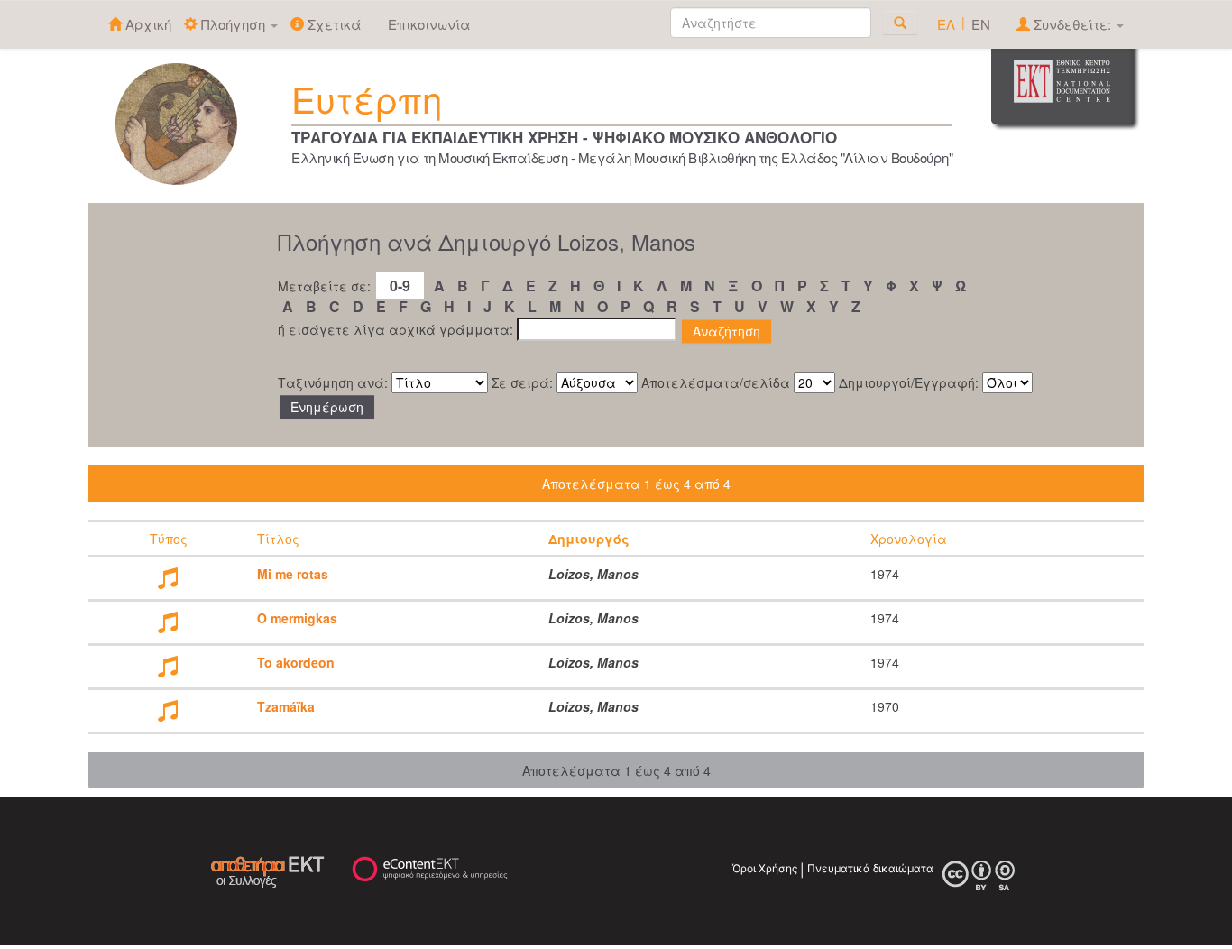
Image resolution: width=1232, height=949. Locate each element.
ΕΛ (946, 23)
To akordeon (296, 662)
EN (980, 23)
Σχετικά (333, 23)
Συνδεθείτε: (1072, 23)
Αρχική (146, 23)
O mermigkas (297, 618)
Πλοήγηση (233, 23)
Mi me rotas (292, 574)
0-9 (400, 285)
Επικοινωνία (429, 23)
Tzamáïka (286, 706)
